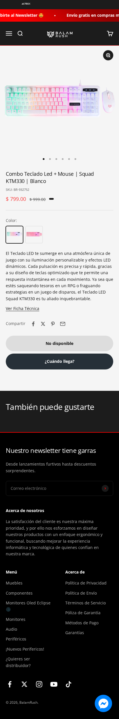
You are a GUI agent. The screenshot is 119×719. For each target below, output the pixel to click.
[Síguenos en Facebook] (10, 684)
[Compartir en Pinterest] (53, 324)
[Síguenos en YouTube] (54, 684)
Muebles (14, 583)
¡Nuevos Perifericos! (25, 649)
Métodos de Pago (81, 622)
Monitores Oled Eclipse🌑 (28, 606)
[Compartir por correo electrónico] (63, 324)
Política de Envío (81, 593)
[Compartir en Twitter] (43, 324)
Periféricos (16, 639)
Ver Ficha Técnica (22, 308)
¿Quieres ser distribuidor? (18, 662)
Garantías (74, 632)
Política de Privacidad (86, 583)
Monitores (15, 619)
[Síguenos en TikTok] (68, 684)
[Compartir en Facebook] (33, 324)
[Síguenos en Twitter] (24, 684)
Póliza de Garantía (83, 612)
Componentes (19, 593)
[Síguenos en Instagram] (39, 684)
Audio (11, 629)
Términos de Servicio (85, 603)
